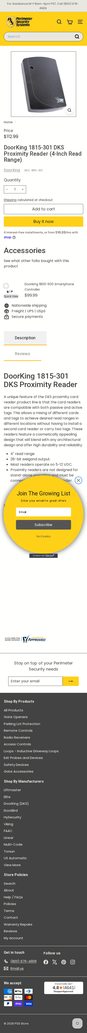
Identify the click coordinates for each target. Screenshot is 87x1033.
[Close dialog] (78, 480)
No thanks (44, 536)
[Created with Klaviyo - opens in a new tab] (43, 555)
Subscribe (43, 524)
